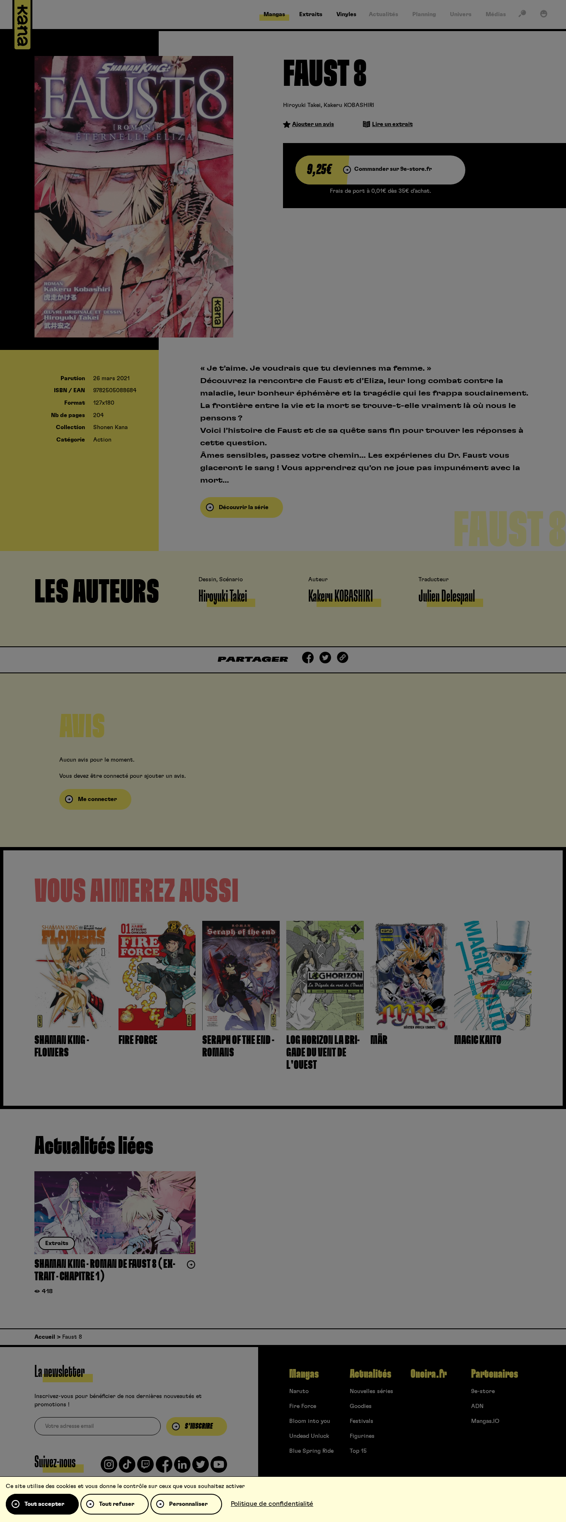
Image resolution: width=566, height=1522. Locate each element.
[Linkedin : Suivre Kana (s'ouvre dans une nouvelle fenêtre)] (182, 1467)
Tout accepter (44, 1504)
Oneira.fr (429, 1374)
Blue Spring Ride (311, 1451)
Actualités (370, 1374)
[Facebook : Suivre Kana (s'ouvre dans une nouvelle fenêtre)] (164, 1467)
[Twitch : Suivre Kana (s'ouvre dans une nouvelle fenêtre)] (145, 1467)
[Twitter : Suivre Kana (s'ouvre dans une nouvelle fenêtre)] (200, 1467)
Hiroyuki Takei (302, 105)
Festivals (361, 1421)
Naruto (299, 1391)
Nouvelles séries (371, 1391)
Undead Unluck (309, 1436)
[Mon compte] (544, 15)
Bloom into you (309, 1421)
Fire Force (302, 1406)
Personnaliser (188, 1504)
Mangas (304, 1374)
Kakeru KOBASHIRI (349, 105)
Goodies (361, 1406)
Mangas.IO (485, 1421)
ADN (477, 1406)
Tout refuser (116, 1504)
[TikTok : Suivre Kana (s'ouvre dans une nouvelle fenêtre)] (127, 1467)
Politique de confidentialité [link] (272, 1503)
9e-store (483, 1391)
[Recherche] (522, 15)
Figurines (362, 1436)
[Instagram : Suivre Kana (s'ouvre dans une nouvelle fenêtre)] (109, 1467)
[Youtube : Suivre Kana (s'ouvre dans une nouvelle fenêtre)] (218, 1467)
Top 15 (358, 1451)
